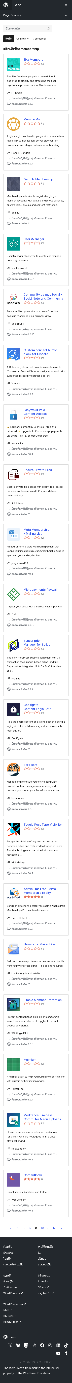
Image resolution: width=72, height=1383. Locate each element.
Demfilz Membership (38, 179)
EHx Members (33, 59)
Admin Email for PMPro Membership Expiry (40, 890)
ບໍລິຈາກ (43, 1287)
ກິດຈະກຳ (43, 1281)
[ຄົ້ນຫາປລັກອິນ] (48, 28)
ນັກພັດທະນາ (10, 1287)
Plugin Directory (12, 15)
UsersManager (34, 239)
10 (42, 1228)
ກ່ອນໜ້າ (10, 1228)
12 (54, 1228)
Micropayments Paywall (40, 589)
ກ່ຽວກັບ (7, 1246)
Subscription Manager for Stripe (37, 642)
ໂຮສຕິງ (7, 1258)
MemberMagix (34, 119)
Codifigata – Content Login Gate (37, 706)
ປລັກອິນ (42, 1258)
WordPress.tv (13, 1293)
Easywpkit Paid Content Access (35, 412)
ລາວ (13, 1337)
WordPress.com (14, 1304)
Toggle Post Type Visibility (43, 824)
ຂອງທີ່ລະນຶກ (46, 1293)
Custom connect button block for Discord (40, 352)
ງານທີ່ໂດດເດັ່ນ (46, 1246)
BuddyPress (12, 1322)
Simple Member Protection (43, 1000)
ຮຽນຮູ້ (7, 1275)
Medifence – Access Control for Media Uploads (42, 1117)
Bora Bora (31, 765)
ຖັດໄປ (62, 1228)
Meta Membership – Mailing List (36, 531)
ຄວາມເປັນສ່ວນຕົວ (13, 1264)
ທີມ (39, 1252)
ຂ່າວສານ (8, 1252)
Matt (8, 1310)
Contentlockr (33, 1175)
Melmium (30, 1059)
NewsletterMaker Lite (39, 944)
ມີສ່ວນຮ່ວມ (44, 1275)
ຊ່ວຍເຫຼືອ (8, 1281)
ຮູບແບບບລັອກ (45, 1264)
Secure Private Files (38, 470)
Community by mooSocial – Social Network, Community (43, 296)
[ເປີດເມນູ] (66, 5)
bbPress (10, 1316)
